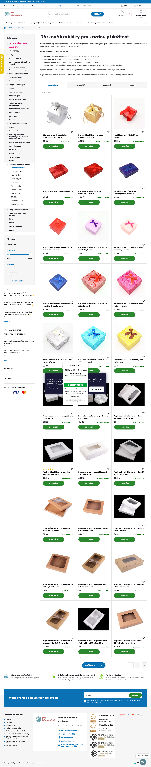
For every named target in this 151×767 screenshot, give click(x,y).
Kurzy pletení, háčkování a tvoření (19, 63)
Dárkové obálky (16, 171)
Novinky (13, 47)
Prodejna (16, 6)
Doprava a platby (28, 6)
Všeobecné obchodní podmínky (17, 734)
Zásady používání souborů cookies (15, 742)
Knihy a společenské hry (18, 210)
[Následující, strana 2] (137, 665)
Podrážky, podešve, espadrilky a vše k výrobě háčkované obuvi (19, 137)
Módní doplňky (14, 153)
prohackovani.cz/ (68, 741)
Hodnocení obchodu (13, 728)
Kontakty (7, 6)
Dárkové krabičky (18, 168)
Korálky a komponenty (18, 124)
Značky (11, 230)
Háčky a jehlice (14, 112)
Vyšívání (12, 120)
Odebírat (135, 695)
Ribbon (11, 88)
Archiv (7, 322)
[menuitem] (16, 23)
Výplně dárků (15, 193)
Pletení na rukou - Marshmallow (16, 104)
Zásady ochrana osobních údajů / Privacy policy (17, 737)
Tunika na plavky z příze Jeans (15, 334)
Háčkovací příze (15, 96)
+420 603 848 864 (68, 734)
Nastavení (53, 388)
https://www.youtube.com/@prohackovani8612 (72, 745)
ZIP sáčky (14, 197)
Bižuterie (12, 150)
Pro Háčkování (67, 737)
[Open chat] (143, 762)
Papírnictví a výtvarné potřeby (17, 214)
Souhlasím (96, 389)
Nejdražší (107, 85)
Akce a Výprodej (18, 43)
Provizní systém (11, 746)
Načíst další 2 (92, 665)
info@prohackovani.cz (70, 731)
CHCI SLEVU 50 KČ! (75, 385)
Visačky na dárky (17, 190)
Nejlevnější (80, 85)
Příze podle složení (16, 77)
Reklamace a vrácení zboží (15, 731)
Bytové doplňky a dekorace (19, 142)
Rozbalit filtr (18, 281)
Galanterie (13, 116)
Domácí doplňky (15, 146)
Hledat (97, 14)
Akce (12, 269)
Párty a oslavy (14, 157)
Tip (11, 275)
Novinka (13, 272)
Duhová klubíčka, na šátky (19, 99)
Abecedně (133, 85)
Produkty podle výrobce (18, 74)
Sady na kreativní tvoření (19, 109)
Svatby (11, 161)
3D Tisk (11, 223)
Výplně (11, 127)
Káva (11, 219)
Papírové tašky (16, 186)
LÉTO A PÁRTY (14, 51)
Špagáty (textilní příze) (18, 85)
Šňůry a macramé (16, 92)
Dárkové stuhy (16, 182)
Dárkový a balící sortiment (19, 164)
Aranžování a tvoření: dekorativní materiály (17, 69)
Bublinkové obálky (17, 204)
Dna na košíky (14, 131)
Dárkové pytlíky (16, 179)
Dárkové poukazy (15, 58)
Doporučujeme (53, 85)
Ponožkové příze (15, 81)
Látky (11, 55)
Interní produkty (15, 226)
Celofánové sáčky (17, 201)
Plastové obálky (16, 175)
